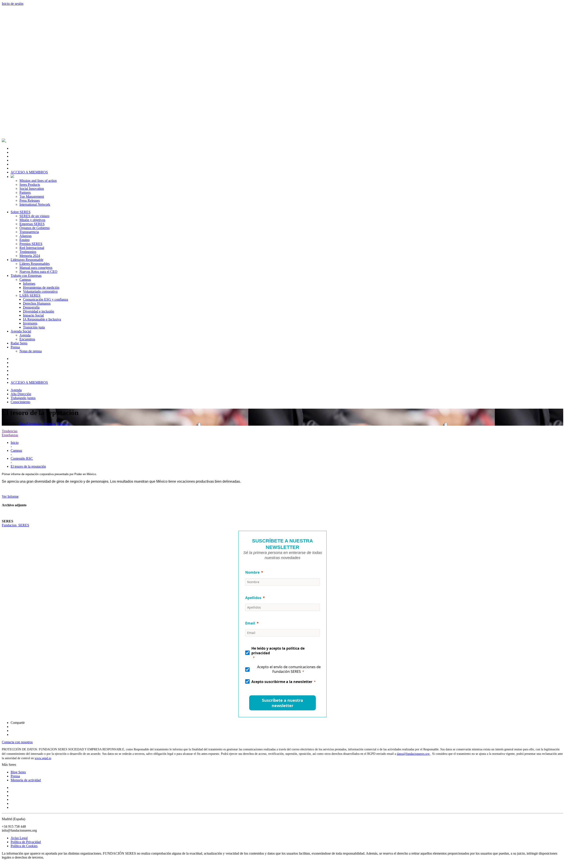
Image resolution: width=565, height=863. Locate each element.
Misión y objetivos (32, 220)
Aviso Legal (19, 838)
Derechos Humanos (37, 303)
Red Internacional (31, 248)
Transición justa (34, 327)
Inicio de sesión (12, 4)
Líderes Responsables (34, 264)
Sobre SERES (20, 212)
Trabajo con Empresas (26, 275)
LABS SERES (29, 295)
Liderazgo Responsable (27, 260)
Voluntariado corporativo (40, 291)
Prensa (15, 347)
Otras (22, 423)
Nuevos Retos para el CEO (38, 271)
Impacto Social (33, 315)
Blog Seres (18, 772)
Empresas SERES (32, 224)
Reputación (34, 423)
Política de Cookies (24, 846)
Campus (25, 279)
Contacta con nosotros (17, 742)
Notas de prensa (30, 351)
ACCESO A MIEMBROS (29, 172)
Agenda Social (21, 331)
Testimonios (27, 252)
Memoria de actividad (26, 780)
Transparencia (29, 232)
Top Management (31, 196)
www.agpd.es (43, 758)
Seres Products (29, 184)
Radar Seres (19, 343)
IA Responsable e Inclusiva (42, 319)
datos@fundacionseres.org (413, 753)
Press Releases (29, 200)
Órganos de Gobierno (34, 228)
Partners (25, 192)
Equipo (24, 240)
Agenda (24, 335)
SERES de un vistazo (34, 216)
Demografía (31, 307)
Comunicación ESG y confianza (45, 299)
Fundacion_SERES (15, 525)
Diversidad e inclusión (38, 311)
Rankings (63, 423)
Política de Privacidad (26, 842)
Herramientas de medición (41, 287)
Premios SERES (30, 244)
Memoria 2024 (29, 256)
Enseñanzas (10, 435)
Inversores (30, 323)
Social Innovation (31, 188)
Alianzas (25, 236)
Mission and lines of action (38, 180)
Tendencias (9, 431)
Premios (49, 423)
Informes (29, 283)
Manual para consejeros (35, 267)
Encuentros (27, 339)
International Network (34, 204)
